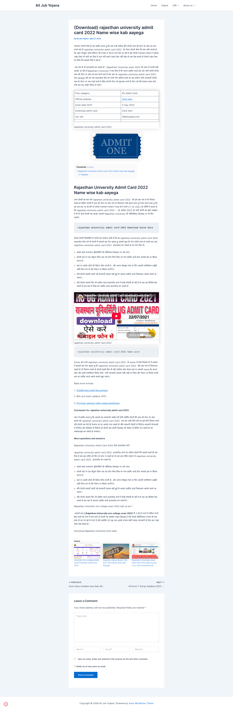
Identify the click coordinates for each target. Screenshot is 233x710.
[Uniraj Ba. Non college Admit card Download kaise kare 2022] (87, 551)
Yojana (164, 5)
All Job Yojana (47, 5)
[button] (178, 5)
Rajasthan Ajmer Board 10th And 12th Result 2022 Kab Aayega (115, 563)
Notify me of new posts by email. (91, 666)
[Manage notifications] (6, 704)
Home (154, 5)
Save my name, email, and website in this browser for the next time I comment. (113, 659)
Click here (127, 99)
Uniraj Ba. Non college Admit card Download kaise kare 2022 (86, 563)
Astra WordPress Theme (141, 703)
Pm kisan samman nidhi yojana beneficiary (98, 403)
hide (90, 167)
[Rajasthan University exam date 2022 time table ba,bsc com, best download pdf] (145, 551)
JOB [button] (174, 5)
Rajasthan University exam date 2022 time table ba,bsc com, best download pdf (144, 563)
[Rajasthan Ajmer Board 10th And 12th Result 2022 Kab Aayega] (116, 551)
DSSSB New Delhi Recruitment (92, 390)
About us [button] (188, 5)
